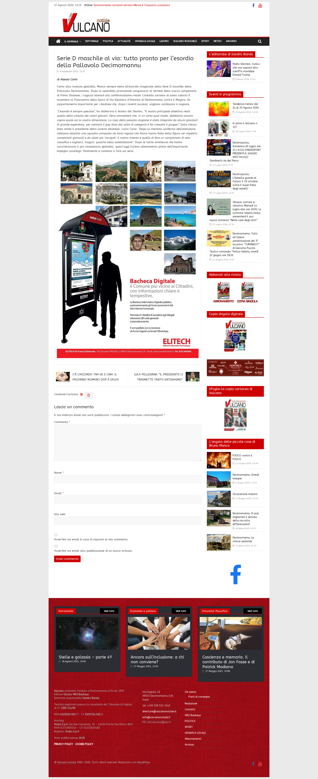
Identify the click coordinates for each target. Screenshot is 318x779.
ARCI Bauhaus (193, 715)
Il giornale (71, 41)
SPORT (189, 727)
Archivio (231, 41)
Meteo (218, 41)
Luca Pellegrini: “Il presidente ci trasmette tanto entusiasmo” (158, 377)
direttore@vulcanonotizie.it (159, 711)
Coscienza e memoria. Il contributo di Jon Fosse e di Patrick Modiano (228, 662)
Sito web (59, 514)
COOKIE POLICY (84, 744)
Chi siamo (190, 692)
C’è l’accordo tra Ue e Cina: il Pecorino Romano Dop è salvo (96, 377)
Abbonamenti (193, 738)
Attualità (124, 41)
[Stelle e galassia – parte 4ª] (87, 618)
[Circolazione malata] (219, 492)
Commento (62, 422)
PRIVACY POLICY (63, 744)
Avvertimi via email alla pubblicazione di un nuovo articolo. (93, 550)
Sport (205, 41)
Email (59, 493)
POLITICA (190, 721)
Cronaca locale (145, 41)
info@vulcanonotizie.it (156, 717)
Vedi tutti (109, 611)
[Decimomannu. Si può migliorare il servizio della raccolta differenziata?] (219, 512)
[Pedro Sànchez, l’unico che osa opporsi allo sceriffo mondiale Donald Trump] (219, 62)
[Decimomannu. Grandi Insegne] (219, 473)
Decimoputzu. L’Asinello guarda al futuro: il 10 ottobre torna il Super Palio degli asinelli (245, 181)
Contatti (190, 709)
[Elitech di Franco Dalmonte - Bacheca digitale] (128, 159)
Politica (108, 41)
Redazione (191, 703)
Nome (59, 472)
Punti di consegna (199, 696)
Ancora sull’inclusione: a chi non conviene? (157, 659)
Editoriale (91, 41)
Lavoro (164, 41)
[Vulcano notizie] (58, 41)
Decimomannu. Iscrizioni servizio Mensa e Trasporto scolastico (132, 5)
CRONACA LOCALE (195, 733)
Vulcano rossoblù (185, 41)
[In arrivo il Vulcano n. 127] (219, 122)
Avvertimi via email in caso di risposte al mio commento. (91, 539)
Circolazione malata (245, 494)
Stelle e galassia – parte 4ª (85, 657)
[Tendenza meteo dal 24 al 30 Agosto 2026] (219, 102)
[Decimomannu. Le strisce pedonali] (219, 536)
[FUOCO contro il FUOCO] (219, 454)
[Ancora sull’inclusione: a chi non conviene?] (159, 618)
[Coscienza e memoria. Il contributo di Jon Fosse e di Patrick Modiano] (231, 618)
